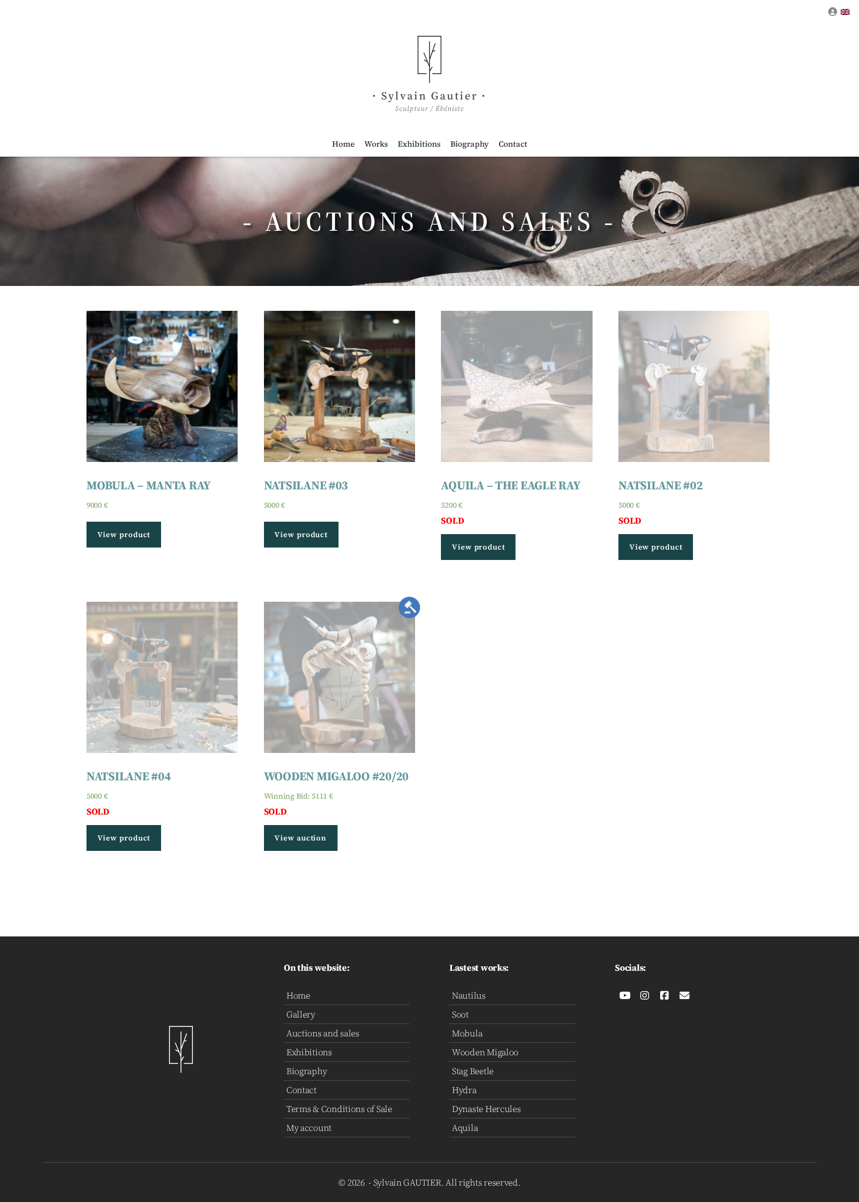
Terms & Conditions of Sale (339, 1109)
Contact (513, 143)
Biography (469, 143)
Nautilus (469, 995)
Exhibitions (419, 143)
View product (124, 534)
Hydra (464, 1090)
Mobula (467, 1033)
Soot (460, 1014)
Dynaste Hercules (486, 1109)
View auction (300, 837)
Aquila (465, 1127)
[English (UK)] (845, 11)
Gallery (300, 1014)
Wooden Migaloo (485, 1052)
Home (343, 143)
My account (309, 1127)
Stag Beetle (473, 1071)
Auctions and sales (322, 1033)
